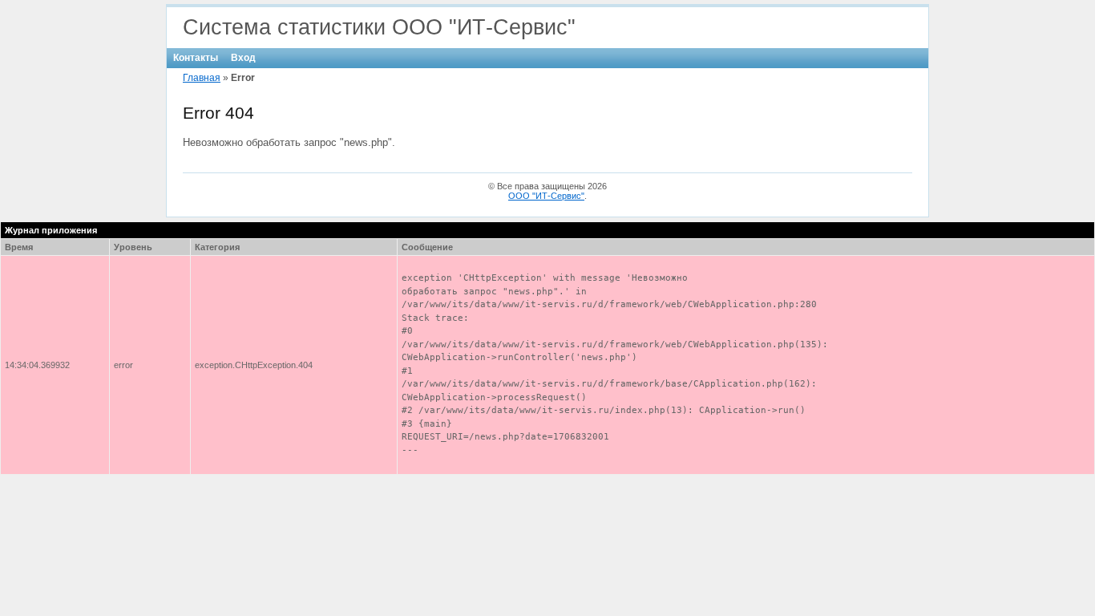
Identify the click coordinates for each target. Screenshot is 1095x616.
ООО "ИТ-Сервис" (546, 196)
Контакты (195, 57)
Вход (243, 57)
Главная (201, 77)
